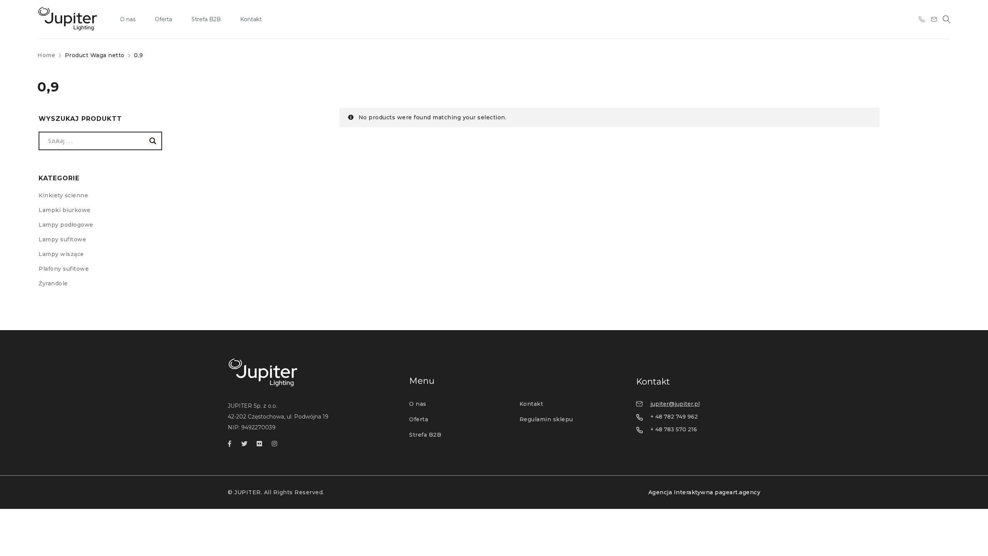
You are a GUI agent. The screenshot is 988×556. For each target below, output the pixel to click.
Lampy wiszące (61, 254)
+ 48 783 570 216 (673, 429)
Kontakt (531, 403)
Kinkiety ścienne (63, 195)
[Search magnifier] (152, 141)
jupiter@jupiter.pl (675, 403)
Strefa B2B (425, 434)
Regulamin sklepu (546, 419)
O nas (417, 403)
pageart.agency (737, 492)
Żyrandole (53, 283)
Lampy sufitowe (62, 239)
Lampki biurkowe (65, 210)
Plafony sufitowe (64, 268)
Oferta (418, 419)
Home (46, 55)
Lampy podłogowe (66, 224)
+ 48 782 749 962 (674, 416)
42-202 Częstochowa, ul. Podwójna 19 (278, 416)
